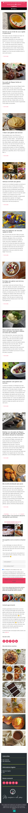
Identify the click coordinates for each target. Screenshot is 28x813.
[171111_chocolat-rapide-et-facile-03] (14, 219)
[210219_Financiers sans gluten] (14, 722)
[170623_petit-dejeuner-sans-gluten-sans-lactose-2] (14, 370)
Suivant (22, 514)
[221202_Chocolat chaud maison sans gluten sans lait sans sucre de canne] (14, 738)
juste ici (7, 632)
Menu (15, 9)
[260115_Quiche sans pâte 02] (14, 656)
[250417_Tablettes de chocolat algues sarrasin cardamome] (14, 689)
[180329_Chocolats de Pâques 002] (14, 71)
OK (14, 811)
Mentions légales (7, 771)
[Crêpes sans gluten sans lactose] (14, 121)
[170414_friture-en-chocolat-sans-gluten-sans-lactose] (14, 421)
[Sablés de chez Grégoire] (14, 705)
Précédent (6, 514)
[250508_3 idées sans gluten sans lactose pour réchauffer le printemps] (14, 673)
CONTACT (19, 4)
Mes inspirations (6, 761)
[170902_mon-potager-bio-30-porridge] (14, 270)
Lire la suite (6, 56)
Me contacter (6, 760)
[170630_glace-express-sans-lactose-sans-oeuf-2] (14, 319)
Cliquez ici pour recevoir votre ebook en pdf (14, 581)
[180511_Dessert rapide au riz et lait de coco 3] (14, 21)
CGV (4, 772)
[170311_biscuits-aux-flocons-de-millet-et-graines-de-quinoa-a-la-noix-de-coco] (14, 473)
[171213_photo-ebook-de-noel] (14, 170)
